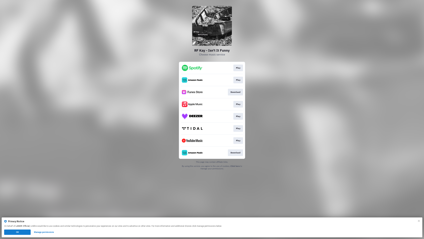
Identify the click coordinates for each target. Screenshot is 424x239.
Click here (235, 166)
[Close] (419, 221)
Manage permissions (44, 232)
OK (17, 232)
